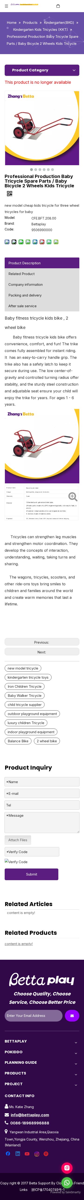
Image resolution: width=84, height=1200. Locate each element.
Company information (25, 284)
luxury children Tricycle (26, 723)
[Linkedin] (18, 1154)
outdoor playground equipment (32, 714)
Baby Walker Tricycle (25, 695)
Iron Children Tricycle (25, 686)
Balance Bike (18, 741)
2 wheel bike (47, 741)
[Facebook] (8, 1154)
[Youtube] (27, 1154)
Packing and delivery (25, 295)
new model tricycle (23, 668)
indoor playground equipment (31, 732)
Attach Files (17, 840)
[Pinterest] (46, 1154)
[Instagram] (37, 1154)
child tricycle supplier (25, 704)
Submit (31, 874)
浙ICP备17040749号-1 (47, 1190)
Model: (10, 218)
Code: (9, 229)
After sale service (22, 306)
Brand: (9, 223)
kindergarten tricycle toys (28, 677)
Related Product (21, 274)
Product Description (24, 263)
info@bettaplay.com (30, 1115)
